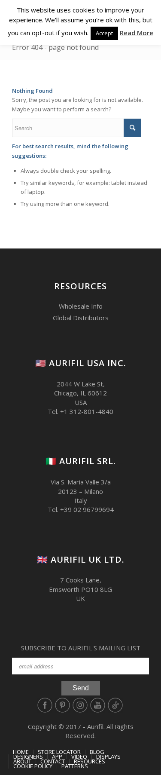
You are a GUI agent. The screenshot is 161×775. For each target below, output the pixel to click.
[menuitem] (21, 752)
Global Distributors (81, 317)
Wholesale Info (81, 306)
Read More (136, 32)
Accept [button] (104, 33)
